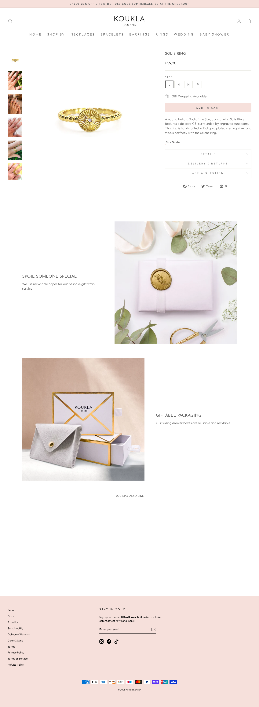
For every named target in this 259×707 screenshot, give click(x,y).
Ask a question (208, 173)
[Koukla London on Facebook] (109, 641)
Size (169, 77)
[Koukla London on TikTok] (116, 641)
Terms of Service (18, 658)
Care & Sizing (15, 640)
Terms (11, 646)
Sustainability (15, 628)
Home (35, 34)
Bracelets (112, 34)
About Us (13, 622)
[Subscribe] (153, 629)
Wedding (184, 34)
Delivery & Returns (208, 163)
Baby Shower (214, 34)
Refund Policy (16, 664)
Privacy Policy (16, 652)
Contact (12, 616)
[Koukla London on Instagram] (101, 641)
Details (208, 154)
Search (12, 610)
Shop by (56, 34)
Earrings (139, 34)
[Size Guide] (165, 142)
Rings (162, 34)
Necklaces (83, 34)
